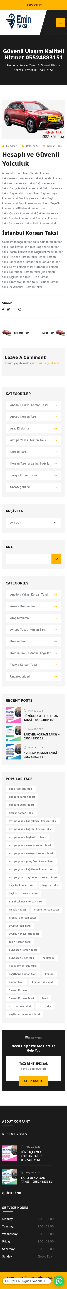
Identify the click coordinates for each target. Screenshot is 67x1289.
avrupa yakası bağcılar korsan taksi (30, 829)
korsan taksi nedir (43, 982)
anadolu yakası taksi (21, 805)
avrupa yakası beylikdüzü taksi (27, 837)
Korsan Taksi (27, 65)
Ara (9, 547)
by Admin (11, 145)
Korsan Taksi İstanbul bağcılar (30, 463)
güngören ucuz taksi (21, 958)
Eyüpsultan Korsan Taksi (24, 933)
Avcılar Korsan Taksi (21, 813)
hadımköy (48, 958)
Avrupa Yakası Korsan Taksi (28, 440)
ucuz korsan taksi (20, 1006)
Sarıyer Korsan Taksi (21, 998)
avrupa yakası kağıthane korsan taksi (31, 869)
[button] (59, 1281)
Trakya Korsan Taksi (23, 475)
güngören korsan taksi (23, 949)
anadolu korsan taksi (22, 796)
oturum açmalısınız (47, 363)
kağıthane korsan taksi (23, 974)
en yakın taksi (17, 909)
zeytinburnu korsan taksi (24, 1014)
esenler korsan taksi (46, 909)
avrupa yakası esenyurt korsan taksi (31, 853)
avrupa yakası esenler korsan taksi (30, 845)
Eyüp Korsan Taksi (20, 925)
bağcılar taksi (50, 885)
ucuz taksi (45, 1006)
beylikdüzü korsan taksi (23, 893)
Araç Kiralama (19, 428)
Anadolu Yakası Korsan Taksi (29, 405)
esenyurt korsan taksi (22, 917)
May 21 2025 (35, 710)
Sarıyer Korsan (18, 990)
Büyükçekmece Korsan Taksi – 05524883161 (32, 1156)
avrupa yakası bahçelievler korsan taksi (32, 821)
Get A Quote (33, 1081)
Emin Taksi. (44, 1278)
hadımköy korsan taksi (23, 966)
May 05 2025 (35, 747)
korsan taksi (16, 982)
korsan (49, 974)
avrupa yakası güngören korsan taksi (31, 861)
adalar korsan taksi (21, 788)
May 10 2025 (35, 729)
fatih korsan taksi (20, 941)
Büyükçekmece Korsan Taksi (26, 901)
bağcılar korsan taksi (21, 885)
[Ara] (56, 559)
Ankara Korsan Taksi (23, 416)
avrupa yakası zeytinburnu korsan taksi (33, 877)
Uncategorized (20, 487)
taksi (45, 998)
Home (11, 65)
